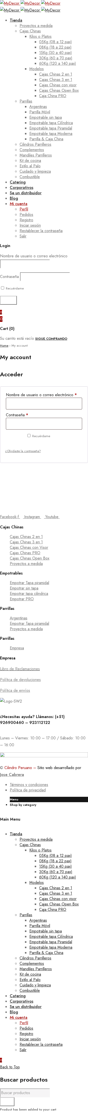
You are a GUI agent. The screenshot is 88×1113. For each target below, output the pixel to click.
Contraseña (9, 276)
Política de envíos (15, 690)
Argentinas (18, 618)
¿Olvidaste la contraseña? (23, 451)
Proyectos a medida (26, 563)
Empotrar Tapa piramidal (29, 583)
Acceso (14, 438)
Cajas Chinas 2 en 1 (26, 536)
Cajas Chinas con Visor (29, 547)
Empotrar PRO (22, 599)
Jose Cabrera (12, 774)
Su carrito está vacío (17, 338)
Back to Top (10, 1067)
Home (4, 345)
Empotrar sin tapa (24, 588)
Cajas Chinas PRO (25, 553)
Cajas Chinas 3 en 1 (26, 542)
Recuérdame (14, 288)
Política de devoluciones (20, 679)
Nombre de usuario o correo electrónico (33, 256)
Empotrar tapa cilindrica (29, 593)
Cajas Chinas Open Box (29, 558)
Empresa (17, 648)
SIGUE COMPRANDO (51, 338)
